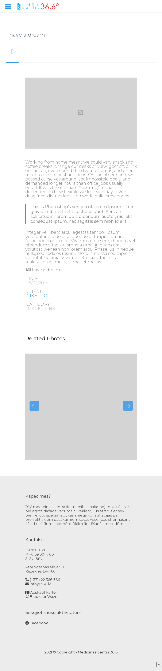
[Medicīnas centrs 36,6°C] (38, 6)
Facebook (38, 623)
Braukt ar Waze (43, 596)
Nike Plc (36, 295)
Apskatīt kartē (42, 592)
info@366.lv (40, 584)
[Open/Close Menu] (8, 6)
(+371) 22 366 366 (44, 580)
